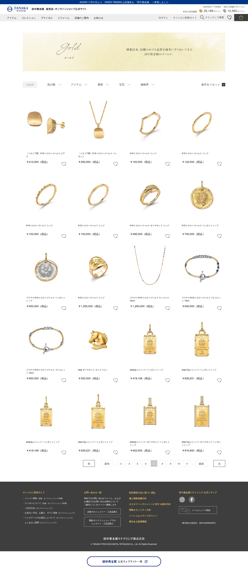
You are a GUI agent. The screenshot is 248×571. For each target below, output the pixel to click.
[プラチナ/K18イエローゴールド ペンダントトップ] (46, 267)
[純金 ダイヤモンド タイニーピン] (98, 339)
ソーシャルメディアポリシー (143, 515)
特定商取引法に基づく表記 (142, 492)
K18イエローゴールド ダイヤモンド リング (149, 225)
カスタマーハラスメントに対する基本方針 (150, 504)
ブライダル (47, 17)
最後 (201, 463)
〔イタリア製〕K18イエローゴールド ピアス (45, 155)
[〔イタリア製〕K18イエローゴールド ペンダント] (98, 123)
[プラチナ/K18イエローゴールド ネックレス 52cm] (150, 267)
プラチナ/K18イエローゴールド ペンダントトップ (45, 299)
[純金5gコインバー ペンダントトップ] (150, 339)
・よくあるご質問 (40, 522)
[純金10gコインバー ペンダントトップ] (202, 339)
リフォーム (64, 17)
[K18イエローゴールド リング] (150, 123)
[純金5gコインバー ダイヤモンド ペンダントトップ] (150, 411)
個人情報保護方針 (138, 498)
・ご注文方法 (38, 507)
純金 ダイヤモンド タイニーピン (92, 369)
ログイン (163, 17)
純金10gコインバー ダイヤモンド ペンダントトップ (201, 443)
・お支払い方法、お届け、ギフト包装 (49, 512)
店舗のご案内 (82, 17)
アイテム (12, 17)
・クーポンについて (45, 503)
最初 (106, 463)
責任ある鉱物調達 (138, 521)
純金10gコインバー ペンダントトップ (199, 369)
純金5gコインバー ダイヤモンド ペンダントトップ (150, 443)
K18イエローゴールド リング (143, 153)
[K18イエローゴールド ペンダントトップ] (202, 195)
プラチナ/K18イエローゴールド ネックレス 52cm (149, 299)
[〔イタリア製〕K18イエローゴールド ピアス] (46, 123)
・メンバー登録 (43, 498)
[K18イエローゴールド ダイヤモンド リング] (150, 195)
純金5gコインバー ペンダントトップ (146, 369)
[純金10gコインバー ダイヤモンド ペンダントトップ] (202, 411)
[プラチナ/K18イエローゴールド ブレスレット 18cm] (202, 267)
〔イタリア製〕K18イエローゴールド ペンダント (97, 155)
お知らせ (98, 17)
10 (178, 463)
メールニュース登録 (201, 510)
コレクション (29, 17)
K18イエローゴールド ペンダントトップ (200, 225)
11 (187, 463)
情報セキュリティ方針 (140, 509)
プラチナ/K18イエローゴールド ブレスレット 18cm (201, 299)
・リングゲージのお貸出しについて (48, 517)
